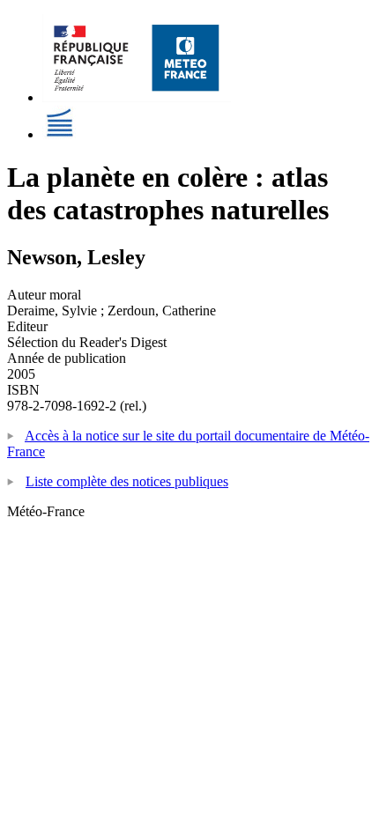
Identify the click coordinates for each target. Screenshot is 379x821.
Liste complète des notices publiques (127, 481)
